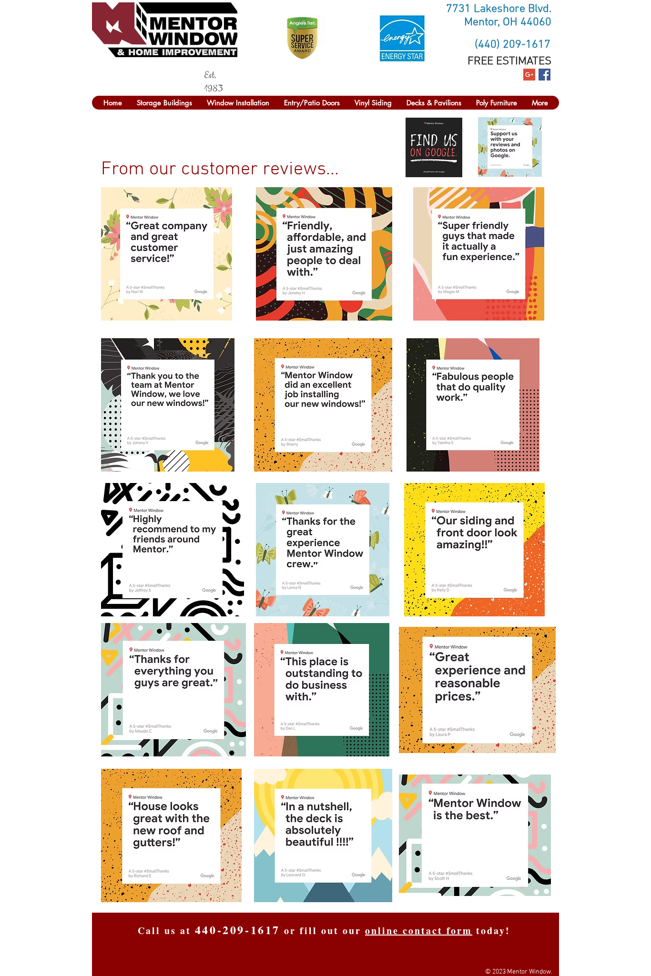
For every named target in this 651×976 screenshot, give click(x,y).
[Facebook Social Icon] (544, 74)
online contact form (418, 930)
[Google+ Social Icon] (529, 74)
